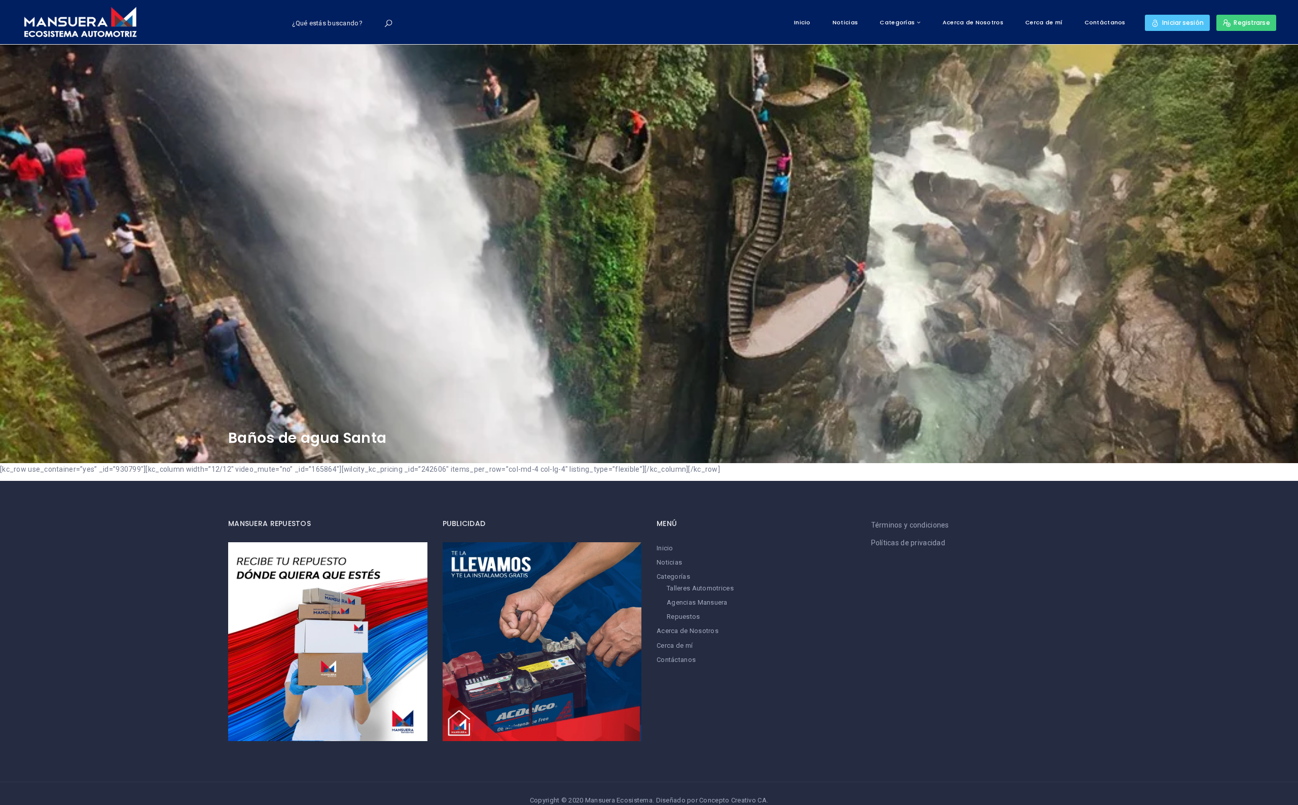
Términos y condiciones (910, 525)
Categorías (897, 22)
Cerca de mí (1043, 22)
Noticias (845, 22)
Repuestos (683, 616)
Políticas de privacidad (908, 543)
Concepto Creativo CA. (733, 800)
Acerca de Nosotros (973, 22)
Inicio (802, 22)
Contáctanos (1105, 22)
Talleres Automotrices (700, 588)
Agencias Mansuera (697, 602)
